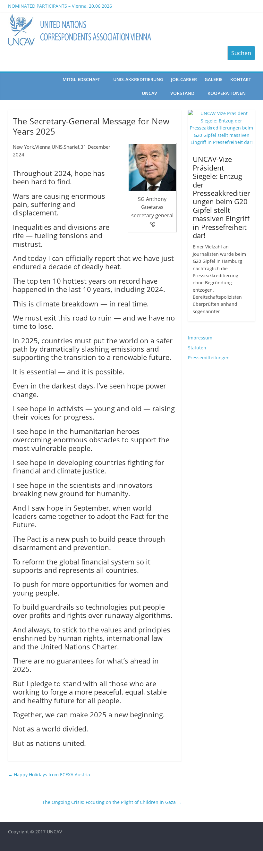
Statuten (197, 348)
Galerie (214, 79)
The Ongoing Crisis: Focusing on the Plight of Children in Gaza (112, 802)
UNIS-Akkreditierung (138, 79)
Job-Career (184, 79)
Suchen (241, 53)
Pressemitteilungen (209, 358)
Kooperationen (227, 93)
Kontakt (240, 79)
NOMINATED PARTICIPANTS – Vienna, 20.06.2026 (60, 8)
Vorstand (182, 93)
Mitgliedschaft (81, 79)
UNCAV (149, 93)
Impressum (200, 338)
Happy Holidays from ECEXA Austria (49, 775)
